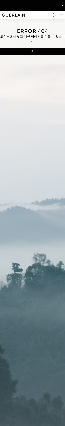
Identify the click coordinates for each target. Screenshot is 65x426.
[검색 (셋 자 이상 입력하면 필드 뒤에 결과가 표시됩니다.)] (54, 15)
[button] (62, 5)
